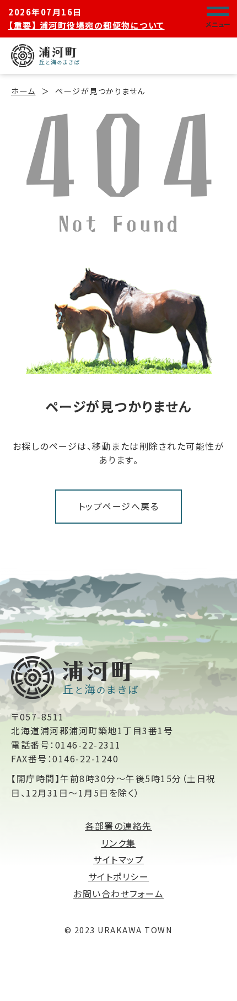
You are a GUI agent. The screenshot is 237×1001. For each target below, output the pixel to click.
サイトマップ (118, 859)
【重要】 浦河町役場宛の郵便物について (86, 25)
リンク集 (118, 842)
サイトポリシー (118, 876)
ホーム (23, 90)
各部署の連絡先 (118, 825)
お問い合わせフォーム (118, 893)
